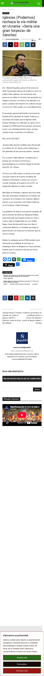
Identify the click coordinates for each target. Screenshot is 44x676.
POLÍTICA (11, 9)
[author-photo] (22, 344)
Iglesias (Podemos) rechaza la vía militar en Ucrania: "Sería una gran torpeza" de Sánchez (21, 275)
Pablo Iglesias (8, 278)
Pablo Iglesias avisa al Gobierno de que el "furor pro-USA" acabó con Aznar (21, 281)
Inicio (4, 9)
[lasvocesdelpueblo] (20, 3)
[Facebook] (4, 44)
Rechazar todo (22, 671)
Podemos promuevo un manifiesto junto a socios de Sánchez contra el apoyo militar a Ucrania (32, 318)
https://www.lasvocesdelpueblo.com (22, 351)
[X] (10, 44)
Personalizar (22, 664)
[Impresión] (33, 44)
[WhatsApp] (21, 44)
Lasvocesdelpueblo (12, 39)
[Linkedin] (27, 44)
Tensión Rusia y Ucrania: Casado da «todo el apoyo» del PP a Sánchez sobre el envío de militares (12, 318)
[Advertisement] (20, 470)
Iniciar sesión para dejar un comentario (22, 379)
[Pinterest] (16, 44)
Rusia (5, 284)
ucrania (35, 284)
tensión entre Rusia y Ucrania (20, 284)
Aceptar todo (22, 658)
